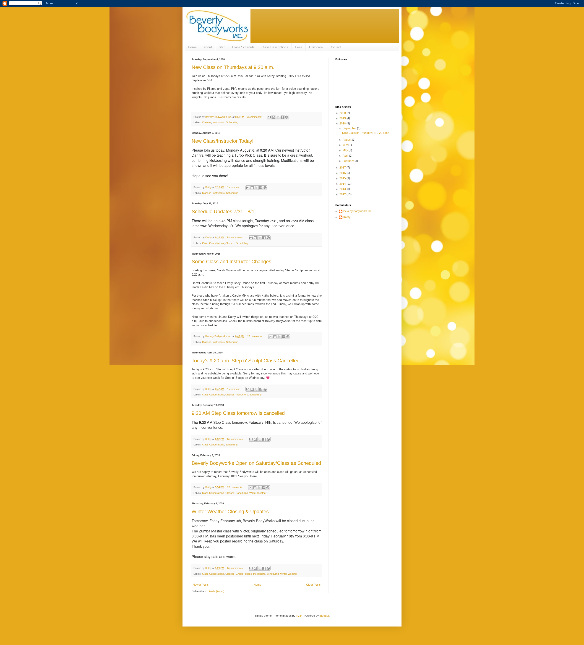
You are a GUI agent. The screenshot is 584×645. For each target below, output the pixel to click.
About (207, 47)
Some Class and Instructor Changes (231, 261)
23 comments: (255, 336)
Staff (222, 47)
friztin (299, 615)
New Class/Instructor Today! (222, 141)
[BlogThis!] (273, 117)
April (346, 155)
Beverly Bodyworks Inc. (357, 211)
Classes (206, 122)
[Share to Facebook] (282, 117)
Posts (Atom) (216, 591)
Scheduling (232, 122)
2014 (343, 183)
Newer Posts (201, 584)
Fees (298, 47)
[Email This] (269, 117)
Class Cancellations (213, 243)
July (345, 145)
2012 (343, 194)
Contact (335, 47)
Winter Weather (257, 493)
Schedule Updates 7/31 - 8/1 (223, 211)
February (349, 161)
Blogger (324, 615)
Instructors (219, 122)
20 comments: (235, 487)
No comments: (235, 237)
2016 (343, 173)
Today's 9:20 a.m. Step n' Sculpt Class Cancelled (246, 360)
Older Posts (313, 584)
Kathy (346, 217)
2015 (343, 178)
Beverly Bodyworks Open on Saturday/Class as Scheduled (256, 463)
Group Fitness (244, 573)
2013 (343, 189)
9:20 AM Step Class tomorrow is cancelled (238, 413)
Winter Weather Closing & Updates (230, 511)
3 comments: (254, 117)
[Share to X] (278, 117)
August (347, 139)
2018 (343, 123)
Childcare (316, 47)
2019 (343, 118)
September (350, 128)
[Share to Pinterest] (286, 117)
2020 (343, 113)
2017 (343, 167)
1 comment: (234, 187)
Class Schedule (243, 47)
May (346, 150)
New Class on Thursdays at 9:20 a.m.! (234, 67)
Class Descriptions (274, 47)
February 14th (260, 422)
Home (192, 47)
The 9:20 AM (202, 422)
